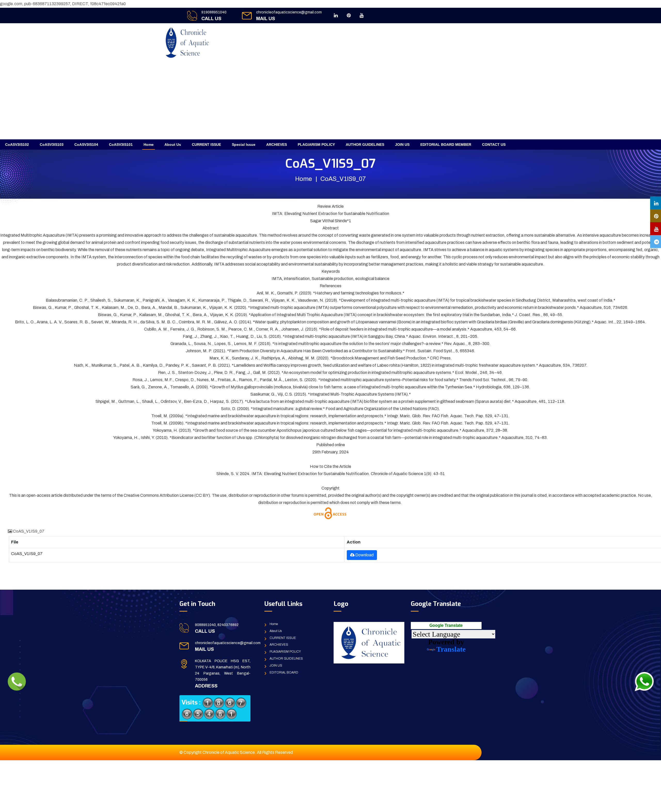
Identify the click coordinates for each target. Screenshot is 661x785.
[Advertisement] (330, 101)
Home (149, 144)
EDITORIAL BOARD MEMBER (445, 144)
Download (364, 555)
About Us (172, 144)
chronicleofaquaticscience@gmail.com (289, 12)
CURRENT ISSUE (206, 144)
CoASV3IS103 (52, 144)
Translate (451, 649)
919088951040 (213, 12)
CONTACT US (494, 144)
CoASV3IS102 (17, 144)
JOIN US (402, 144)
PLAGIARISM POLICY (316, 144)
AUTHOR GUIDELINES (365, 144)
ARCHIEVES (276, 144)
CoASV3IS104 (86, 144)
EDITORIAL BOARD (284, 672)
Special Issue (243, 144)
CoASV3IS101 (121, 144)
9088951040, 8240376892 (217, 625)
